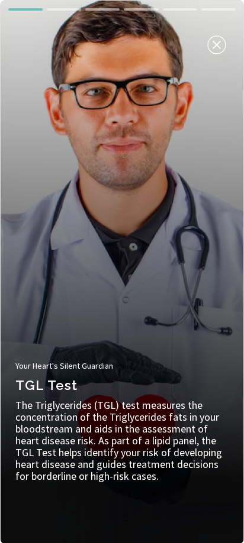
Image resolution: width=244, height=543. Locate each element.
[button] (25, 9)
